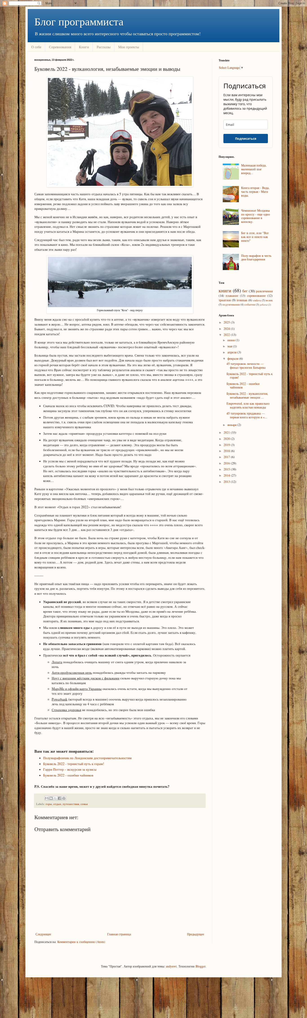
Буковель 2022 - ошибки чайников (68, 775)
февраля (233, 358)
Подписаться (245, 138)
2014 (227, 475)
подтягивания (231, 304)
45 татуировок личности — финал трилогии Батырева (246, 366)
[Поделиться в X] (55, 798)
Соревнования (60, 46)
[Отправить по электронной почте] (46, 798)
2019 (227, 445)
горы (49, 804)
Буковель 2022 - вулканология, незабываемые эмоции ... (247, 395)
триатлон (225, 300)
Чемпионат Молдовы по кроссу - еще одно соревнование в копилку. (255, 216)
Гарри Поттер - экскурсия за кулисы (69, 769)
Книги (84, 46)
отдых (57, 804)
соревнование (256, 295)
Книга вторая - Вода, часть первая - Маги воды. (255, 191)
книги (225, 290)
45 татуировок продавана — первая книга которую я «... (247, 415)
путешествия (71, 804)
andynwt (171, 966)
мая (230, 346)
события (249, 304)
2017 (227, 457)
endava (257, 300)
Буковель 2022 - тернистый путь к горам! (73, 763)
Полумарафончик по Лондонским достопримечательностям (87, 758)
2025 (227, 322)
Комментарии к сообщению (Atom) (81, 942)
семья (84, 804)
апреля (232, 352)
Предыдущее (195, 934)
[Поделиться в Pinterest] (64, 798)
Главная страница (119, 934)
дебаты (263, 304)
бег (245, 290)
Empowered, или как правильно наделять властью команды (248, 405)
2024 (227, 328)
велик (269, 300)
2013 (227, 481)
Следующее (43, 934)
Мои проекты (128, 46)
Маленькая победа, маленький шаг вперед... (254, 169)
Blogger (200, 966)
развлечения (264, 291)
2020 (227, 439)
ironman (242, 300)
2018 (227, 451)
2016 (227, 463)
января (232, 425)
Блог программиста (78, 21)
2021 (227, 432)
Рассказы (104, 46)
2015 (227, 469)
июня (231, 340)
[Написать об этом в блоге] (51, 798)
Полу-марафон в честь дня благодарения (256, 257)
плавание (232, 295)
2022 (227, 335)
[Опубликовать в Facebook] (59, 798)
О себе (36, 46)
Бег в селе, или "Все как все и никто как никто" (255, 237)
